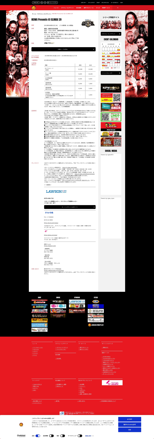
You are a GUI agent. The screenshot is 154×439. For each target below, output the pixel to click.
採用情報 (82, 392)
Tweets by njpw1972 (107, 154)
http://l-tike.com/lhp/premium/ (85, 174)
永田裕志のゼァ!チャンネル (109, 372)
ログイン (35, 388)
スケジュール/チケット (67, 8)
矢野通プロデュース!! (108, 364)
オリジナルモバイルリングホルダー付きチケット (75, 180)
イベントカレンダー (107, 73)
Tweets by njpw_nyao (107, 198)
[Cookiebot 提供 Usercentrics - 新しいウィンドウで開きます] (21, 436)
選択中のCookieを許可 (130, 424)
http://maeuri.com (50, 246)
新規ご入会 (36, 386)
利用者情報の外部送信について (108, 401)
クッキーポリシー (37, 403)
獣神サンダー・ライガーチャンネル (111, 362)
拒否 (129, 429)
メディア (35, 351)
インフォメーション (38, 347)
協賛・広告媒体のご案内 (86, 394)
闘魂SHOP (105, 347)
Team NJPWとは (37, 384)
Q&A (34, 390)
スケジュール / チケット (108, 34)
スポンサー (83, 2)
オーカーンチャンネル (108, 374)
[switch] (51, 436)
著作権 (57, 401)
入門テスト (82, 390)
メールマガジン (114, 2)
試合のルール (60, 386)
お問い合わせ (82, 401)
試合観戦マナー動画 (61, 384)
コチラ (84, 114)
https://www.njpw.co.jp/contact (54, 270)
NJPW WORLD (106, 356)
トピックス (36, 349)
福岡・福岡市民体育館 (51, 29)
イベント (35, 353)
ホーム (34, 13)
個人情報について (37, 401)
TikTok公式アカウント (108, 360)
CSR (121, 2)
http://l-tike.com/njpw (69, 167)
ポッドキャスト (105, 2)
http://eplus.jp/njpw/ (50, 235)
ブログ (98, 2)
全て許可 (129, 419)
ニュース (56, 8)
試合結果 (78, 8)
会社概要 (82, 384)
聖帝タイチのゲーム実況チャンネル (111, 368)
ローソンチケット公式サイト (70, 207)
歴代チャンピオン (84, 349)
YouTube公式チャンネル (109, 358)
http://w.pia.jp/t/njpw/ (51, 223)
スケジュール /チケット (62, 347)
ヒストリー (82, 386)
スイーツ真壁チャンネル (109, 366)
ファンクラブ (91, 2)
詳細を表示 (88, 436)
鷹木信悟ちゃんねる (108, 370)
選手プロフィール (89, 8)
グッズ (35, 355)
